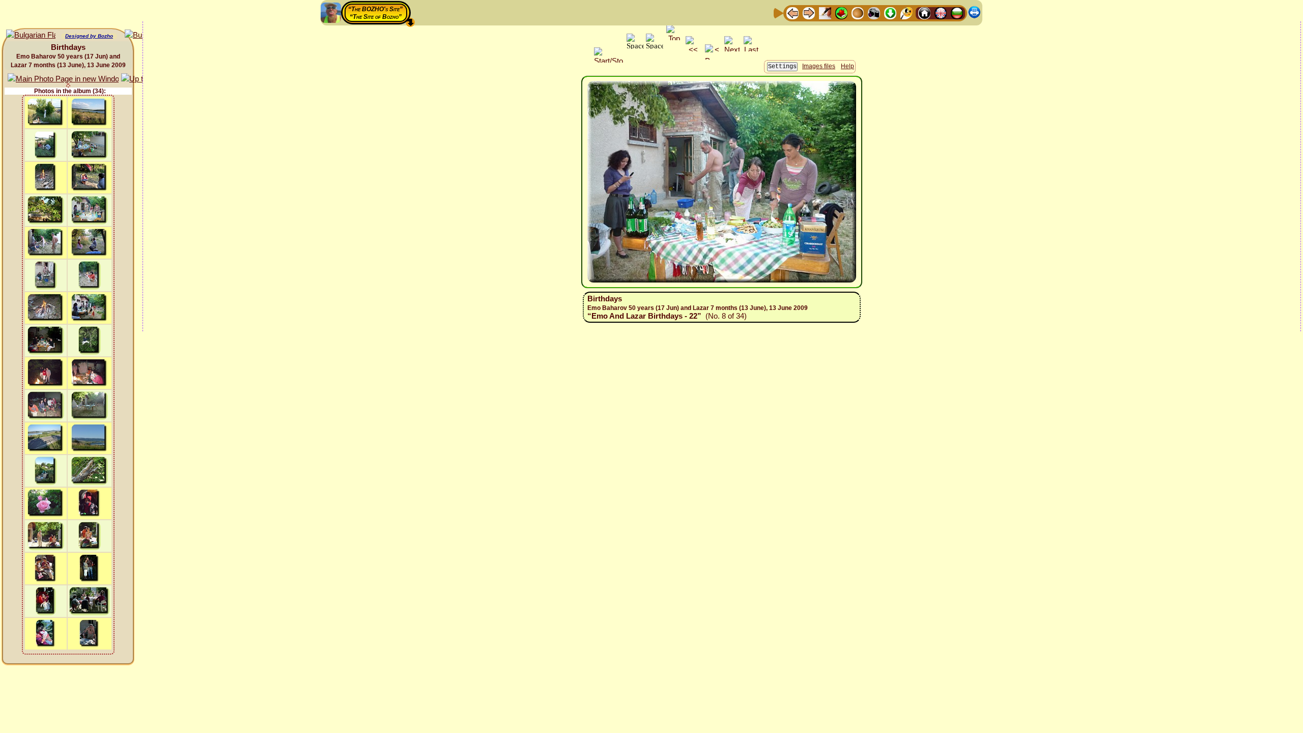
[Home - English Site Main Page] (940, 12)
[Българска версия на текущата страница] (30, 35)
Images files (818, 66)
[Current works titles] (858, 12)
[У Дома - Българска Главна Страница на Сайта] (957, 12)
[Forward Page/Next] (809, 12)
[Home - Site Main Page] (924, 12)
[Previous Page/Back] (792, 12)
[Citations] (841, 12)
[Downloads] (890, 12)
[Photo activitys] (874, 12)
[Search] (906, 12)
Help (847, 66)
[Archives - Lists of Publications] (825, 12)
